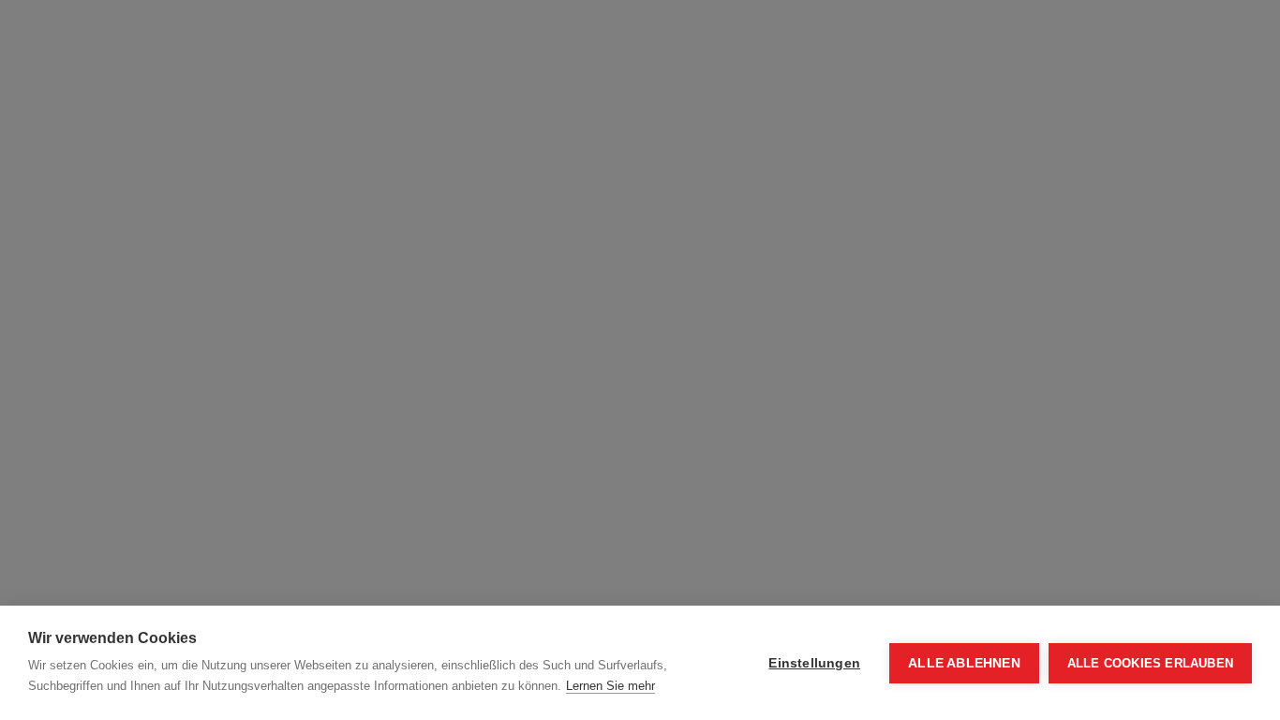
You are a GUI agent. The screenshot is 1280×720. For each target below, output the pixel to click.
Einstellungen (814, 663)
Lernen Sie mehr (610, 686)
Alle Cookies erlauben (1150, 663)
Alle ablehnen (964, 663)
